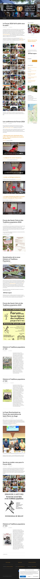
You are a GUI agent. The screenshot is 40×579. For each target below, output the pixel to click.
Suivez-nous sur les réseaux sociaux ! (32, 40)
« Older (5, 554)
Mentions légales (8, 562)
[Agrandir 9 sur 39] (24, 55)
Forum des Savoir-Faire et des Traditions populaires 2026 (13, 221)
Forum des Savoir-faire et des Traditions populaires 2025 (13, 304)
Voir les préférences (35, 576)
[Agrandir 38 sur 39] (16, 107)
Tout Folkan (21, 38)
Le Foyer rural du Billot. (10, 566)
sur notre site (11, 127)
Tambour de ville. (34, 566)
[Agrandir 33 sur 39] (24, 96)
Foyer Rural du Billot (8, 576)
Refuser (29, 576)
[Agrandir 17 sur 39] (16, 70)
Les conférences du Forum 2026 (14, 122)
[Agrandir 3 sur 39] (24, 44)
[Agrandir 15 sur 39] (24, 65)
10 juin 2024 (5, 527)
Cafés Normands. (15, 200)
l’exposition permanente (6, 34)
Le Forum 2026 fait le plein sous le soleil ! (32, 67)
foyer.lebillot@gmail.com (21, 566)
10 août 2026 (5, 27)
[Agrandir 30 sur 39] (24, 91)
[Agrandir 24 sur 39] (24, 81)
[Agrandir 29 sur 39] (16, 91)
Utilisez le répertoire (13, 283)
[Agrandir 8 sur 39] (16, 55)
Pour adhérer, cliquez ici (15, 424)
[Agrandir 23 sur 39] (16, 81)
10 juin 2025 (5, 350)
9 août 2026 (4, 123)
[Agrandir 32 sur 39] (16, 96)
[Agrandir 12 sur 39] (24, 60)
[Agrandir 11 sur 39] (16, 60)
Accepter (23, 576)
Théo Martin (4, 140)
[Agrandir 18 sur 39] (24, 70)
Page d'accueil (20, 562)
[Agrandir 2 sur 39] (16, 44)
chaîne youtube (6, 127)
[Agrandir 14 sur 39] (16, 65)
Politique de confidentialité (32, 562)
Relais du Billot (21, 40)
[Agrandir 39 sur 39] (24, 107)
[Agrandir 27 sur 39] (24, 86)
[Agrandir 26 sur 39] (16, 86)
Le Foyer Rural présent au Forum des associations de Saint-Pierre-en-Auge (12, 414)
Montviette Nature (18, 179)
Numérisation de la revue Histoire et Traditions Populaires (11, 259)
